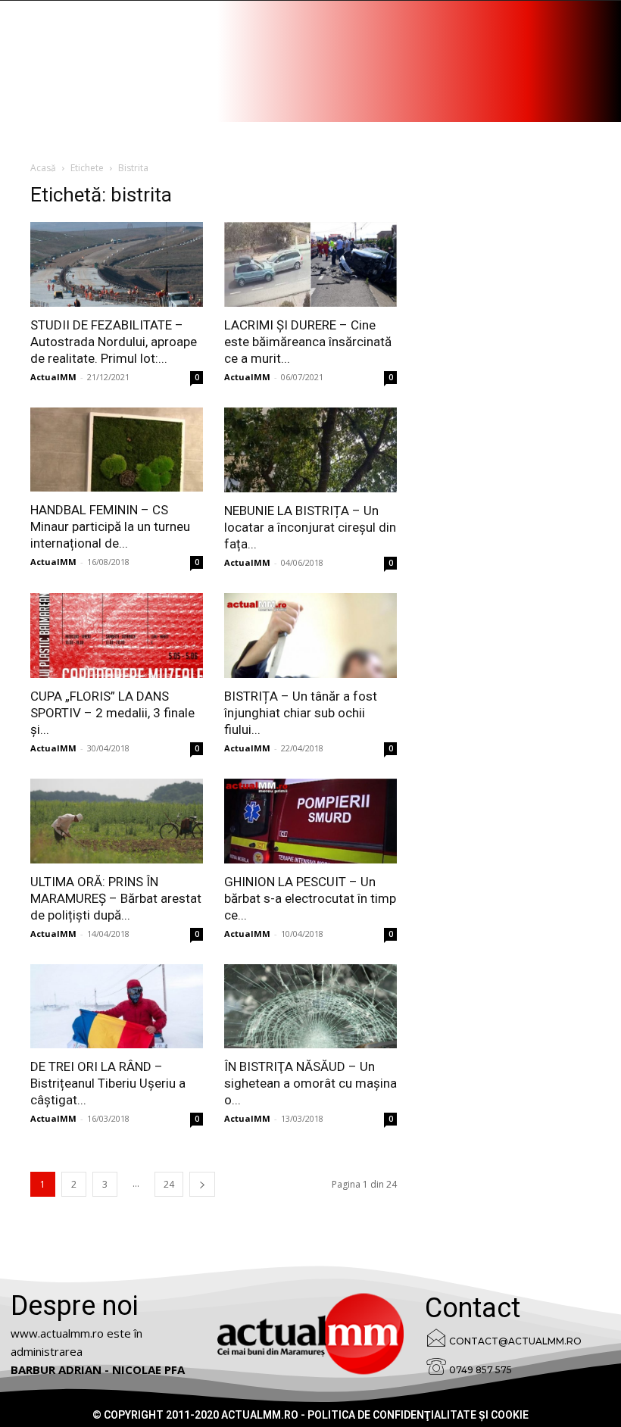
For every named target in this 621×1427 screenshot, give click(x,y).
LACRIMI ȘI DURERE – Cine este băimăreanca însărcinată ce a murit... (308, 341)
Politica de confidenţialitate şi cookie (418, 1415)
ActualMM (53, 377)
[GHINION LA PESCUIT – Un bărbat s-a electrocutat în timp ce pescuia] (310, 821)
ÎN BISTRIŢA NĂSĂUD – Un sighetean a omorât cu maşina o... (310, 1083)
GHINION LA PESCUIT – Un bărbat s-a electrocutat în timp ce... (310, 898)
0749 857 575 (480, 1369)
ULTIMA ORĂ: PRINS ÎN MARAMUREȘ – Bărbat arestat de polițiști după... (115, 898)
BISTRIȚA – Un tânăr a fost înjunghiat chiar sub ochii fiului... (300, 713)
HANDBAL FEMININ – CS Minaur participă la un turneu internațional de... (110, 526)
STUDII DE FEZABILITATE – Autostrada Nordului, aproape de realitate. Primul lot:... (113, 341)
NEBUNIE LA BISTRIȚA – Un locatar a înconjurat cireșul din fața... (310, 527)
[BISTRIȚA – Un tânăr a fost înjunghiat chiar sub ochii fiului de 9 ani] (310, 635)
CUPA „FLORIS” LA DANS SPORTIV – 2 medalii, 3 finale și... (112, 713)
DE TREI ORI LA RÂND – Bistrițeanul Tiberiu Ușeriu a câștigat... (108, 1083)
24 (169, 1184)
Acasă (43, 167)
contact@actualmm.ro (515, 1341)
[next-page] (202, 1184)
